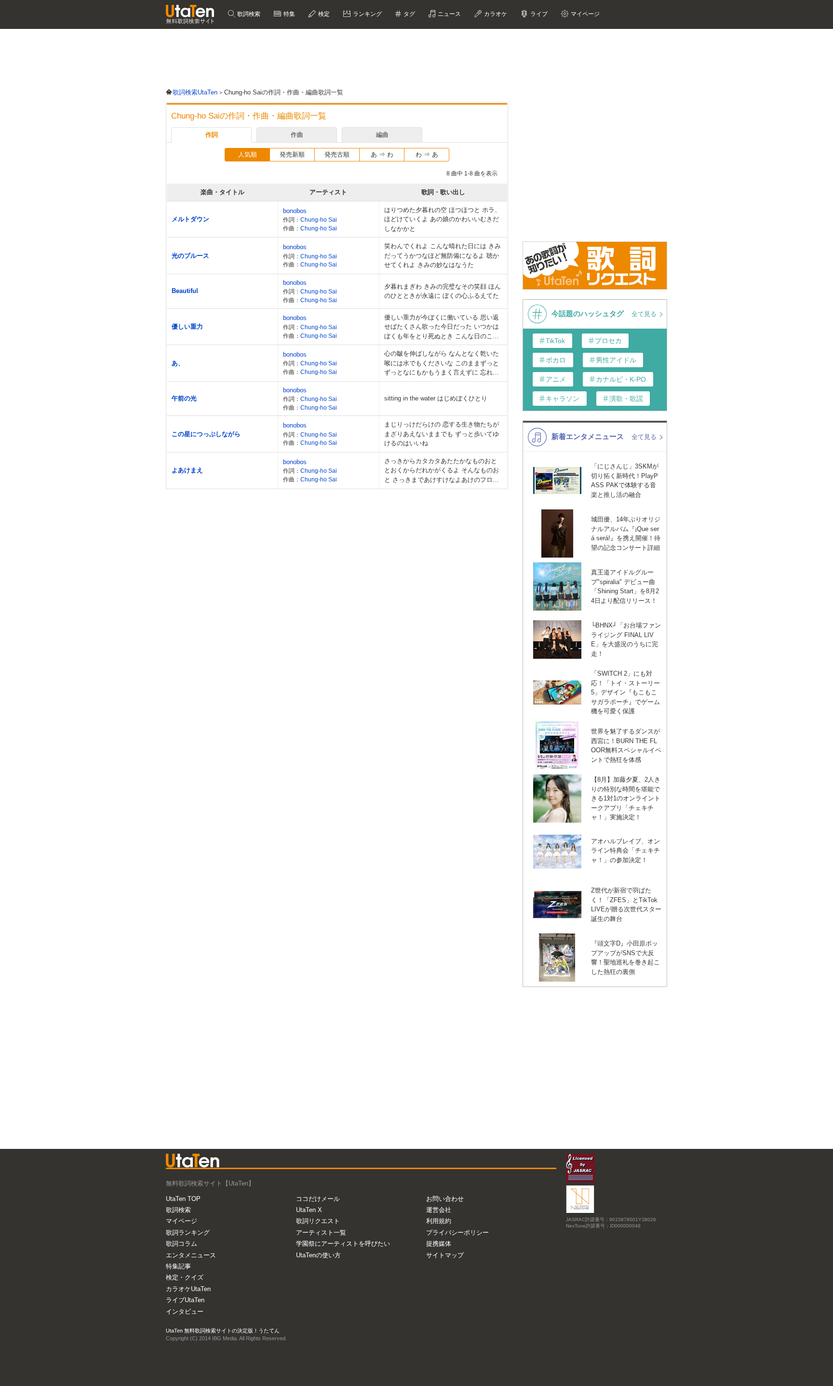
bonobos (295, 210)
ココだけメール (318, 1198)
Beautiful (185, 290)
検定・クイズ (184, 1277)
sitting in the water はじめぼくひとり (435, 398)
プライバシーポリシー (457, 1232)
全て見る (644, 314)
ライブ (538, 14)
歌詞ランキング (188, 1232)
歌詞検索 (248, 14)
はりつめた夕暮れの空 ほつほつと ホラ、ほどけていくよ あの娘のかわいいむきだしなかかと (442, 219)
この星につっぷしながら (206, 434)
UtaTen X (309, 1209)
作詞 (211, 134)
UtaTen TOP (183, 1198)
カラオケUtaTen (188, 1289)
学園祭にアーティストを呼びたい (343, 1243)
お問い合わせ (445, 1198)
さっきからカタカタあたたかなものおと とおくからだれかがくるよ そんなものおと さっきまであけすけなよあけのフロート (441, 471)
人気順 (247, 154)
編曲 (382, 134)
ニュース (448, 14)
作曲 (297, 134)
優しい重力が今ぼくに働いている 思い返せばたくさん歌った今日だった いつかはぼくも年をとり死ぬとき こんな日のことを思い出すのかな (441, 327)
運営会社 (438, 1209)
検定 (323, 14)
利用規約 (438, 1221)
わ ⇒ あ (427, 154)
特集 (288, 14)
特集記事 (178, 1266)
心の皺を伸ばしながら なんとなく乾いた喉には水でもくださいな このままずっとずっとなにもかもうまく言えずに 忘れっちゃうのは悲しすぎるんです (441, 363)
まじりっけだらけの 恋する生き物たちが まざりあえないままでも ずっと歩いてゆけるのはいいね (441, 434)
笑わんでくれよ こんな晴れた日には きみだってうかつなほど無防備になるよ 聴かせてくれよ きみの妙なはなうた (442, 255)
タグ (408, 14)
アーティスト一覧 (321, 1232)
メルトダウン (190, 219)
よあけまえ (187, 470)
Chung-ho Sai (318, 219)
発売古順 (336, 154)
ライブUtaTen (185, 1300)
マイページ (181, 1221)
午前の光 (184, 398)
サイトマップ (445, 1255)
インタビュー (184, 1311)
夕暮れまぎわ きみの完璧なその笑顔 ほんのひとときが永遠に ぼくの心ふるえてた (442, 291)
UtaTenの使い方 (318, 1255)
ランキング (366, 14)
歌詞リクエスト (318, 1221)
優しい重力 (187, 326)
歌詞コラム (181, 1243)
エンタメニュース (191, 1255)
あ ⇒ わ (382, 154)
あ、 (178, 363)
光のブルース (190, 255)
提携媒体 (438, 1243)
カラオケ (495, 14)
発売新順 (292, 154)
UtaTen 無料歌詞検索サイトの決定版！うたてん (223, 1330)
